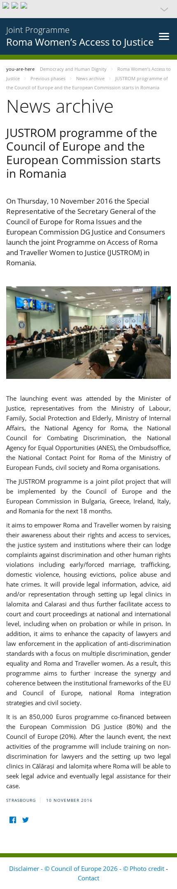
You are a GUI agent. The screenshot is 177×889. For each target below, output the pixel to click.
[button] (88, 9)
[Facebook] (12, 820)
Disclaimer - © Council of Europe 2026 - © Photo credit (87, 868)
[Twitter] (25, 820)
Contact (88, 878)
